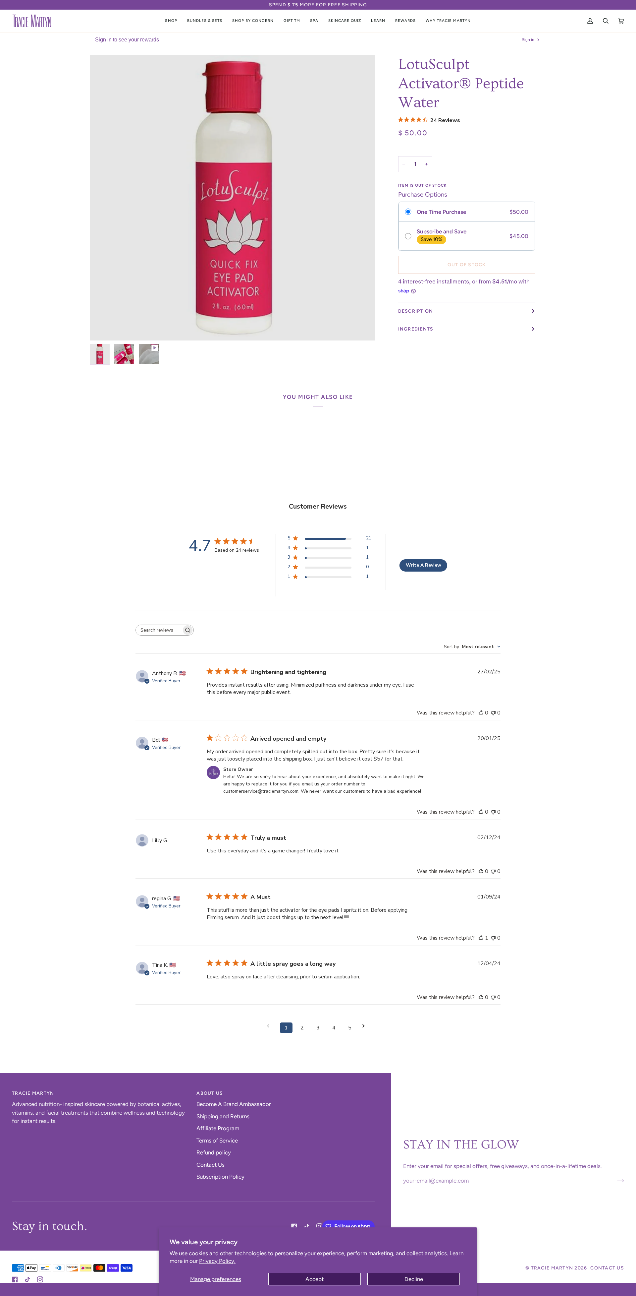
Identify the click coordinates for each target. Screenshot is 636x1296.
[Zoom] (102, 328)
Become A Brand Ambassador (233, 1104)
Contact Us (210, 1164)
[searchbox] (159, 630)
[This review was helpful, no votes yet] (481, 712)
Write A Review (423, 565)
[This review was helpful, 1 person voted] (481, 938)
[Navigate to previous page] (270, 1025)
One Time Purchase (441, 212)
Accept (314, 1279)
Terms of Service (217, 1140)
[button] (171, 21)
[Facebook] (294, 1226)
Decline (413, 1279)
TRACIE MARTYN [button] (33, 1093)
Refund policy (213, 1152)
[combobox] (472, 647)
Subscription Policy (220, 1176)
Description (415, 311)
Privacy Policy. (217, 1261)
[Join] (615, 1180)
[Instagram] (319, 1226)
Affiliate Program (217, 1128)
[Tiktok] (307, 1226)
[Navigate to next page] (365, 1025)
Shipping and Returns (222, 1116)
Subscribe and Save (441, 231)
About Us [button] (209, 1093)
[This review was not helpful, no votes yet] (493, 712)
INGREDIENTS (416, 329)
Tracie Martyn (552, 1268)
